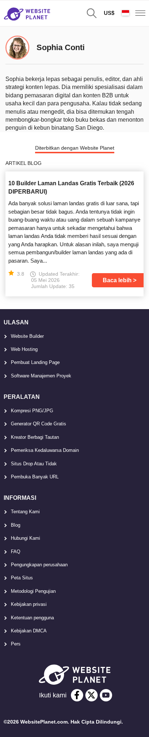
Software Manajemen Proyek (41, 375)
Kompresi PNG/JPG (32, 410)
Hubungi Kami (25, 538)
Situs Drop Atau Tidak (34, 463)
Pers (16, 644)
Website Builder (27, 336)
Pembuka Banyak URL (35, 476)
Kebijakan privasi (29, 604)
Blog (15, 525)
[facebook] (77, 695)
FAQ (15, 551)
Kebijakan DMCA (29, 630)
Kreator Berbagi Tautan (35, 437)
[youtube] (106, 695)
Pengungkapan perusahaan (39, 564)
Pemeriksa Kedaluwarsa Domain (45, 450)
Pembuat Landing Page (35, 362)
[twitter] (91, 695)
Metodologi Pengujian (33, 591)
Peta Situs (22, 577)
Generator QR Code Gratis (38, 423)
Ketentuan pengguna (32, 617)
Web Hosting (24, 349)
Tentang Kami (25, 511)
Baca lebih (117, 280)
